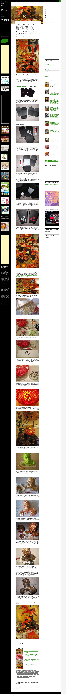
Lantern (37, 673)
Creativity (22, 671)
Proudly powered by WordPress (5, 692)
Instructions (27, 673)
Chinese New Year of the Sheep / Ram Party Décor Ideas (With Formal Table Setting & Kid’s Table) (31, 651)
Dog (23, 672)
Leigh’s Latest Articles (49, 80)
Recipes (46, 66)
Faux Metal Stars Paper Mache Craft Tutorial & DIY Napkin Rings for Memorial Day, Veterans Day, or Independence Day (54, 116)
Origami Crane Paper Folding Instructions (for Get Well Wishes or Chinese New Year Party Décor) (31, 655)
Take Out (23, 677)
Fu (34, 672)
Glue (36, 672)
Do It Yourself (19, 672)
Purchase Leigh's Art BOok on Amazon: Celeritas (51, 161)
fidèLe (32, 672)
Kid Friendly (32, 673)
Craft (32, 670)
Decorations (34, 671)
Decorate (29, 671)
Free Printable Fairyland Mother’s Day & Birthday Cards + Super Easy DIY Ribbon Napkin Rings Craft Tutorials (54, 147)
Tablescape (18, 677)
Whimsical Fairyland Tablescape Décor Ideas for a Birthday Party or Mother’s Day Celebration (54, 140)
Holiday (18, 673)
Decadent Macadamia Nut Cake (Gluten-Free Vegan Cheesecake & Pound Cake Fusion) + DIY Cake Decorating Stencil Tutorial (54, 124)
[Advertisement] (5, 59)
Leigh (25, 36)
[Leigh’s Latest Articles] (47, 84)
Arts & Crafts (18, 22)
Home (45, 62)
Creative (18, 671)
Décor (26, 671)
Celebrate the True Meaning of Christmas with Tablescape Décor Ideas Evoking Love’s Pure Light (54, 85)
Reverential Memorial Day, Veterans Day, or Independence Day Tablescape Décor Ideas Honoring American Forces (54, 109)
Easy (25, 672)
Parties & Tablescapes (48, 67)
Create (35, 670)
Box (22, 670)
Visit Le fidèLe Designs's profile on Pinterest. (51, 184)
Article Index (47, 76)
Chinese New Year (27, 670)
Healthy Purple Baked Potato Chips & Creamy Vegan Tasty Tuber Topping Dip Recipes (54, 154)
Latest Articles (47, 64)
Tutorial (27, 677)
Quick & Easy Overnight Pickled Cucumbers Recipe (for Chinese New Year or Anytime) (27, 682)
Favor (29, 672)
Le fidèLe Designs (4, 1)
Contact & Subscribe (48, 74)
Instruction (22, 673)
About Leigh (46, 71)
